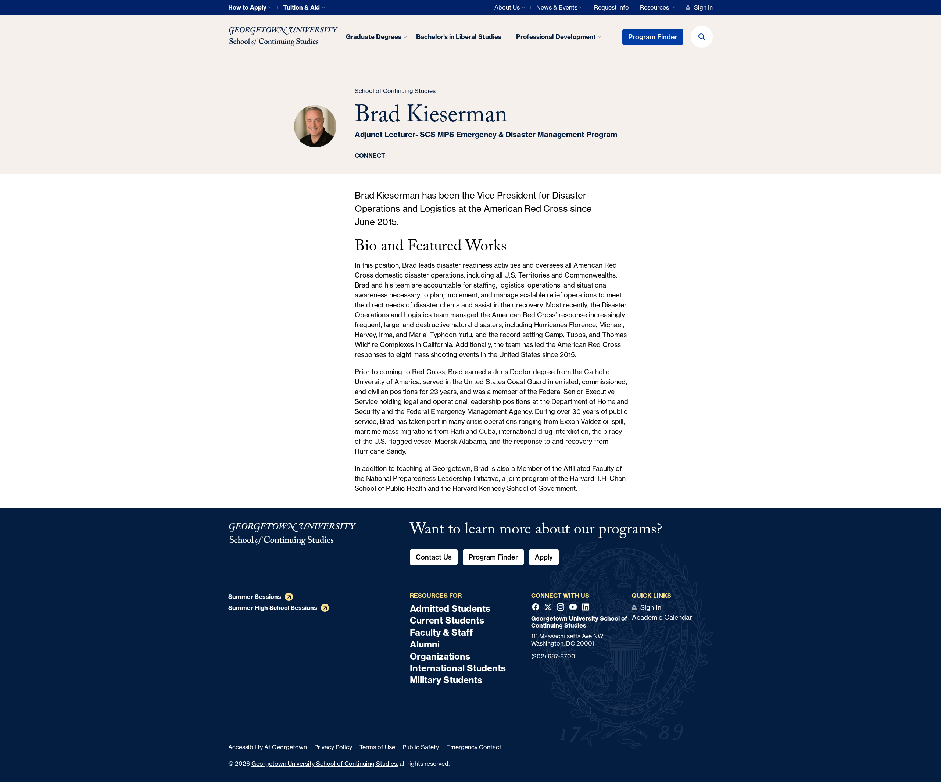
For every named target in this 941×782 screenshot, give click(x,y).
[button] (702, 37)
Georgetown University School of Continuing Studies (324, 763)
